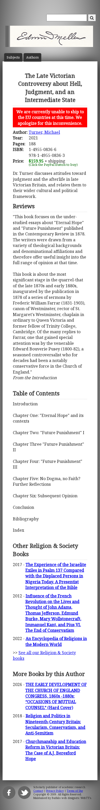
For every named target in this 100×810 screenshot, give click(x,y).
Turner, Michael (44, 132)
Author (32, 57)
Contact (38, 791)
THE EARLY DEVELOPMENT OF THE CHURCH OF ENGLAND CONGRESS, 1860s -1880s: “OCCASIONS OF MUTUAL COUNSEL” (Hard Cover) (56, 696)
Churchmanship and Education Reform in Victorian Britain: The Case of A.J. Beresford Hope (55, 750)
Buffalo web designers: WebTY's (71, 798)
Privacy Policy (55, 791)
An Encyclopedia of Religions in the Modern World (56, 641)
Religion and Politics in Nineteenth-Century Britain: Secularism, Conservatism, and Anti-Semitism (55, 724)
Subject (13, 57)
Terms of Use (75, 791)
